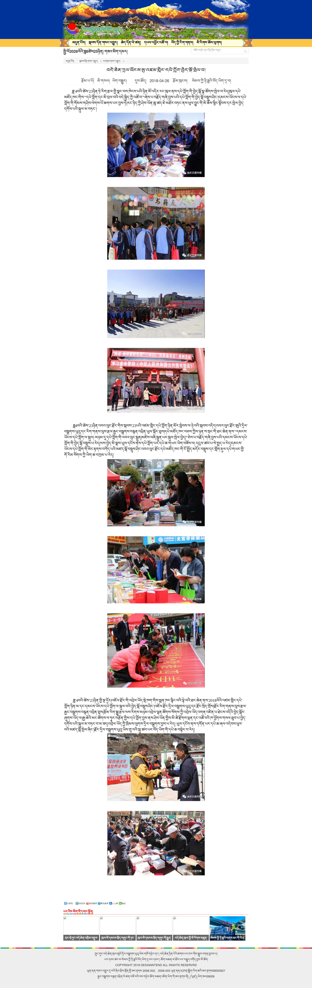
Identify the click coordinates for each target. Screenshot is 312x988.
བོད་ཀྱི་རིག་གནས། (182, 42)
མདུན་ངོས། (78, 42)
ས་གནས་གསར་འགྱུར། (111, 60)
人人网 (115, 903)
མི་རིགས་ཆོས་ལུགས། (209, 42)
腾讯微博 (104, 903)
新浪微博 (93, 903)
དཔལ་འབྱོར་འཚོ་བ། (156, 42)
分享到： (71, 903)
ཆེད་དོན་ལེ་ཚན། (131, 42)
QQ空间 (81, 903)
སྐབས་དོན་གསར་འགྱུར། (103, 42)
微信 (124, 903)
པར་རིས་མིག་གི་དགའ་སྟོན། (78, 911)
